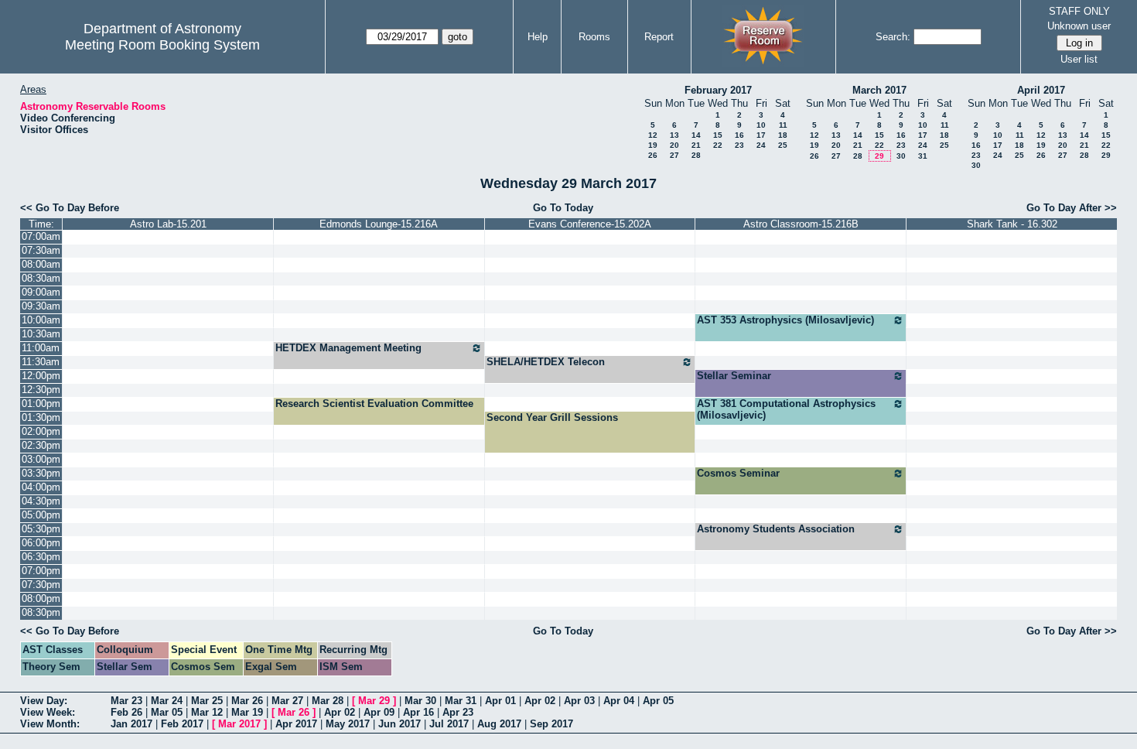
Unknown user (1079, 26)
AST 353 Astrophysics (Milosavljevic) (785, 320)
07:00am (41, 236)
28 (696, 155)
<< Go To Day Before (69, 208)
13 (674, 135)
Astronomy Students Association (776, 529)
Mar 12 (207, 712)
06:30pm (41, 557)
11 (783, 125)
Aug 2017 (499, 724)
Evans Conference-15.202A (589, 224)
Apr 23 (457, 712)
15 (717, 135)
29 (879, 156)
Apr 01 (500, 700)
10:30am (41, 334)
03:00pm (41, 459)
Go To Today (563, 208)
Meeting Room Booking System (162, 45)
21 (696, 145)
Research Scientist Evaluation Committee (374, 403)
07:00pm (41, 570)
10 (761, 125)
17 (761, 135)
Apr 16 (418, 712)
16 (739, 135)
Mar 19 (247, 712)
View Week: (47, 712)
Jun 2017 (399, 724)
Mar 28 (327, 700)
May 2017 (348, 724)
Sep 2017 (551, 724)
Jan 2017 (131, 724)
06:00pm (41, 543)
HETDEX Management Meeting (348, 348)
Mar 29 (374, 700)
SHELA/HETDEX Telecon (546, 362)
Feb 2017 (182, 724)
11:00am (41, 348)
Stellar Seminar (734, 375)
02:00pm (41, 431)
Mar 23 (126, 700)
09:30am (41, 306)
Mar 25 (207, 700)
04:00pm (41, 487)
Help (538, 37)
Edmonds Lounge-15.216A (378, 224)
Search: (893, 37)
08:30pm (41, 612)
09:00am (41, 292)
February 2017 (718, 90)
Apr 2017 (296, 724)
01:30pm (41, 417)
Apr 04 (618, 700)
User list (1079, 59)
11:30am (41, 362)
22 (717, 145)
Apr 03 (579, 700)
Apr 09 (379, 712)
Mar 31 (460, 700)
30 (901, 156)
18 (782, 135)
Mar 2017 (239, 724)
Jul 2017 (449, 724)
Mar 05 (167, 712)
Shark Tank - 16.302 (1012, 224)
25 (782, 145)
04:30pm (41, 501)
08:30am (41, 278)
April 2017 (1041, 90)
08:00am (41, 264)
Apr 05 (658, 700)
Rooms (594, 37)
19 (652, 145)
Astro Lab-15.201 (168, 224)
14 (696, 135)
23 (739, 145)
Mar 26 (247, 700)
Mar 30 (420, 700)
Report (659, 37)
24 (761, 145)
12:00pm (41, 375)
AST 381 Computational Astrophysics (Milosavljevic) (786, 409)
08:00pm (41, 598)
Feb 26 (126, 712)
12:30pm (41, 389)
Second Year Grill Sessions (552, 417)
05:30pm (41, 529)
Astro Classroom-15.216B (801, 224)
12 (652, 135)
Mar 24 (167, 700)
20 (674, 145)
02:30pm (41, 445)
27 (674, 155)
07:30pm (41, 584)
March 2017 (879, 90)
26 (652, 155)
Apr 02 (539, 700)
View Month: (50, 724)
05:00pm (41, 515)
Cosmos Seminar (738, 473)
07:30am (41, 250)
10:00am (41, 320)
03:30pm (41, 473)
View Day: (43, 700)
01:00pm (41, 403)
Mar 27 (287, 700)
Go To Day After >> (1071, 208)
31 (922, 156)
